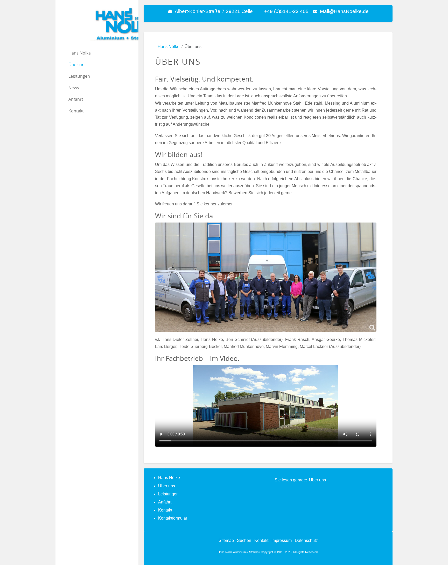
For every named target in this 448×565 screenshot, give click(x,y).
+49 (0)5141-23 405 (286, 11)
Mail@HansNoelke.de (344, 11)
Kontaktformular (172, 518)
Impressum (281, 540)
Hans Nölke (169, 477)
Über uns (166, 486)
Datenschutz (306, 540)
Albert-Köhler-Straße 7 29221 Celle (214, 11)
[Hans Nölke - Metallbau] (97, 24)
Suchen (244, 540)
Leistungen (168, 494)
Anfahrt (164, 502)
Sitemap (226, 540)
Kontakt (165, 510)
